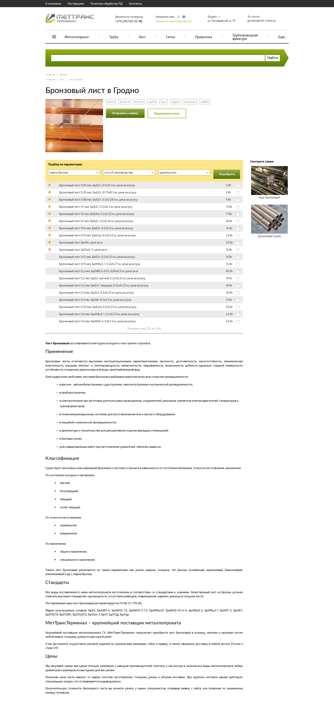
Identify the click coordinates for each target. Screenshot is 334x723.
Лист (142, 36)
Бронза (63, 74)
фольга (124, 101)
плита (111, 101)
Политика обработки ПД (106, 3)
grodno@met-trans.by (261, 20)
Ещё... (282, 36)
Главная (50, 74)
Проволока (203, 36)
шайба (205, 101)
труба (152, 101)
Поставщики (75, 3)
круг (163, 101)
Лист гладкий (76, 79)
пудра (175, 101)
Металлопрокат (77, 36)
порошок (190, 101)
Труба (113, 36)
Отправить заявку (125, 113)
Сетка (170, 36)
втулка (138, 101)
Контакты (135, 3)
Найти (272, 57)
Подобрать (227, 174)
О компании (53, 3)
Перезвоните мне (166, 113)
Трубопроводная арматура (245, 36)
